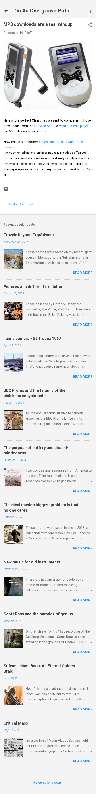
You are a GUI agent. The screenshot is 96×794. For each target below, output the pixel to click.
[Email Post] (6, 190)
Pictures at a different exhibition (33, 286)
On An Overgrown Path (41, 11)
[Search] (89, 12)
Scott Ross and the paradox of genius (38, 614)
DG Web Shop (44, 126)
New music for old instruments (32, 562)
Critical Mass (16, 723)
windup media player (74, 126)
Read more (82, 273)
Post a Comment (20, 204)
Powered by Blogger (48, 782)
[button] (89, 25)
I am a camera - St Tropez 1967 (32, 338)
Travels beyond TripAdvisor (29, 234)
